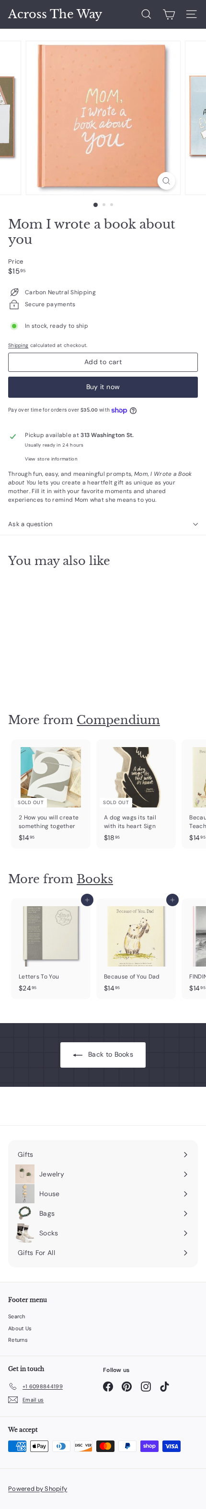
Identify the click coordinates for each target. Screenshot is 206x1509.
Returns (18, 1339)
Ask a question (30, 524)
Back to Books (109, 1054)
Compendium (118, 720)
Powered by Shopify (37, 1489)
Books (95, 879)
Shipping (18, 345)
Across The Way (55, 14)
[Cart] (169, 14)
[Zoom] (166, 181)
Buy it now (103, 386)
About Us (20, 1328)
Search (16, 1316)
